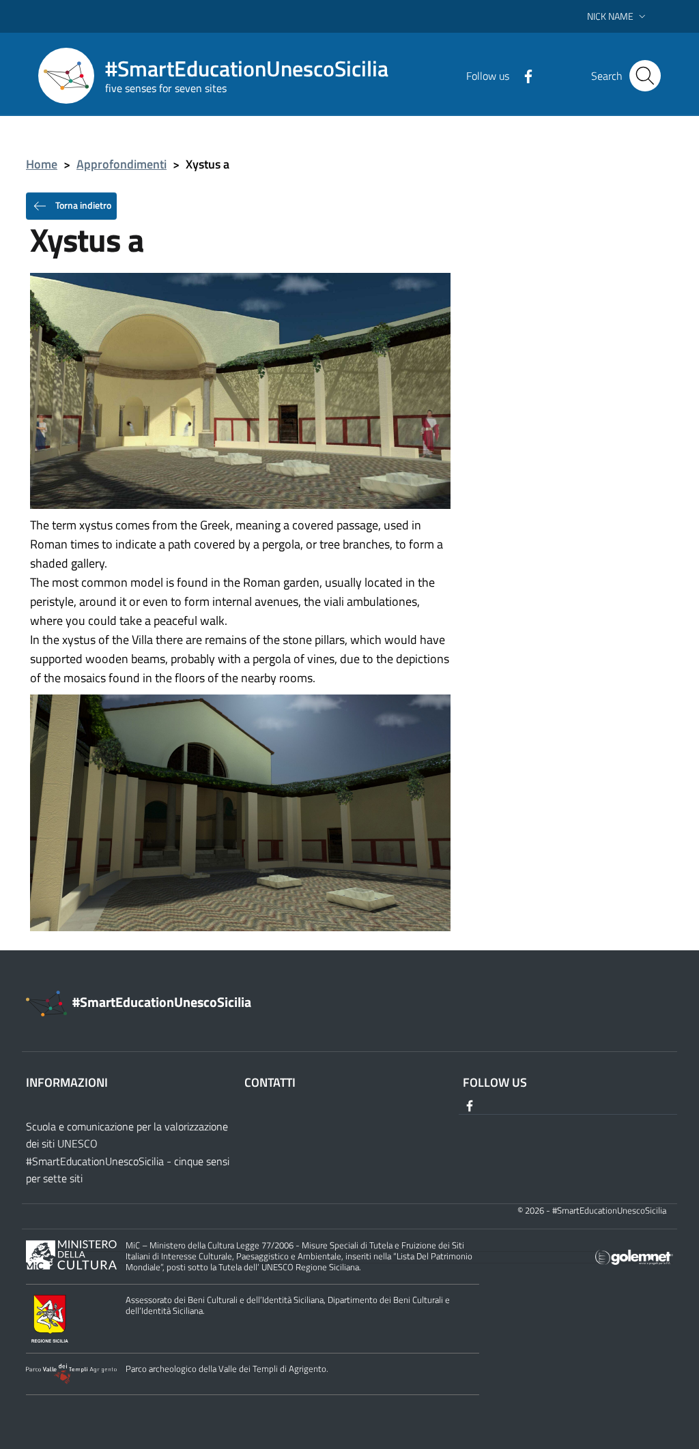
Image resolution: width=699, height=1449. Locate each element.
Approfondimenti (121, 164)
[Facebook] (523, 75)
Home (41, 164)
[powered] (634, 1256)
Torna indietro (82, 204)
